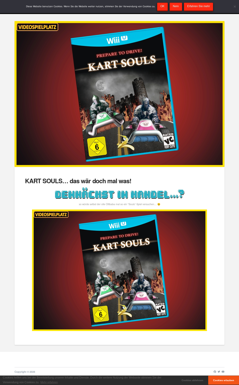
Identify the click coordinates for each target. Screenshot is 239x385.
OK (162, 6)
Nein (176, 6)
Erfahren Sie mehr (198, 6)
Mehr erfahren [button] (49, 382)
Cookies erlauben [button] (223, 380)
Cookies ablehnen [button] (192, 380)
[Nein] (234, 6)
